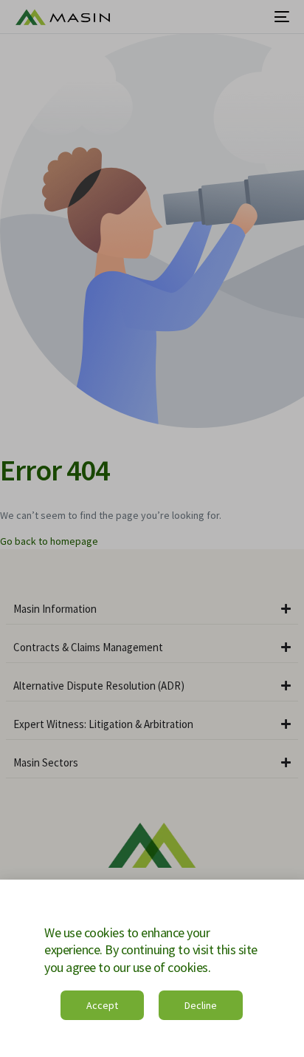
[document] (152, 528)
